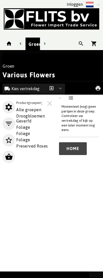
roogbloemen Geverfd (30, 118)
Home (72, 148)
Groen (35, 44)
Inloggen (75, 4)
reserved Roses (32, 146)
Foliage (23, 133)
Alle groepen (28, 109)
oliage (23, 127)
